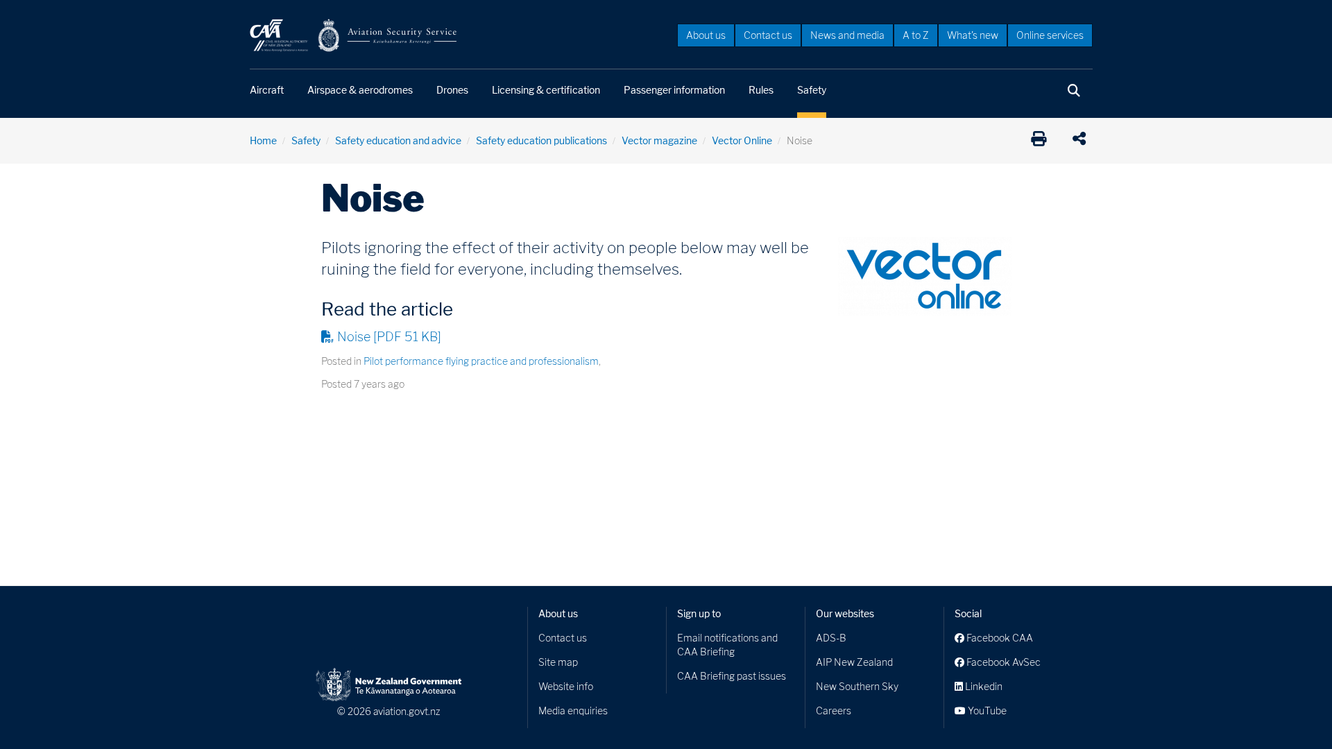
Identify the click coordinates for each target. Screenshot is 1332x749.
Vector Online (742, 140)
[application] (1083, 140)
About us (706, 35)
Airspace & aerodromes (360, 90)
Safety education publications (541, 140)
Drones (452, 90)
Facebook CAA (998, 638)
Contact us (768, 35)
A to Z (916, 35)
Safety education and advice (398, 140)
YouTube (986, 710)
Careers (833, 710)
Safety (811, 90)
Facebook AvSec (1002, 662)
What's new (972, 35)
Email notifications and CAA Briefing (727, 644)
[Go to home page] (354, 34)
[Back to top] (1293, 710)
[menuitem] (706, 34)
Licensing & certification (546, 90)
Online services (1050, 35)
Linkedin (982, 686)
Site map (558, 662)
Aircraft (267, 90)
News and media (847, 35)
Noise (389, 336)
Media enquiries (573, 710)
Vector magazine (659, 140)
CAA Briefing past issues (731, 676)
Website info (565, 686)
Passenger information (674, 90)
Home (263, 140)
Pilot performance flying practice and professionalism (481, 361)
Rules (761, 90)
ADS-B (831, 638)
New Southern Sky (857, 686)
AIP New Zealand (854, 662)
